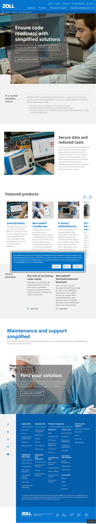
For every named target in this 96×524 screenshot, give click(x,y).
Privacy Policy (79, 514)
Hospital (14, 12)
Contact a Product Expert (27, 59)
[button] (90, 4)
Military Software (53, 471)
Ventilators (51, 452)
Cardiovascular (66, 466)
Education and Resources (80, 8)
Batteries (64, 478)
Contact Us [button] (66, 3)
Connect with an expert (32, 393)
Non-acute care (40, 446)
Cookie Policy (86, 514)
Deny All (66, 266)
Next (90, 197)
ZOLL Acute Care (27, 463)
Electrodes (65, 489)
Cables (64, 482)
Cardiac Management (66, 461)
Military (37, 442)
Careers (57, 3)
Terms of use (72, 514)
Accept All (56, 266)
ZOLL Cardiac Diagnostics (26, 471)
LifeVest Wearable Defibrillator (27, 486)
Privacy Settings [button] (91, 521)
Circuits (64, 485)
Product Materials (78, 3)
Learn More (63, 309)
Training (37, 470)
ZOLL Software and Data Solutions (26, 477)
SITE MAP (57, 514)
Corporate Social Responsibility (27, 437)
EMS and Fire (39, 435)
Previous (84, 197)
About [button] (50, 3)
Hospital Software (53, 468)
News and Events (27, 446)
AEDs (49, 433)
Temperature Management (66, 446)
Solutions (31, 8)
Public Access (39, 449)
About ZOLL (25, 430)
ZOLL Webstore (79, 442)
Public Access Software (52, 481)
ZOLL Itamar (25, 482)
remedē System (26, 466)
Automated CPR (53, 436)
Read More (34, 309)
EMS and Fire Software (52, 463)
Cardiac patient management (39, 430)
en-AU (91, 4)
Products (42, 8)
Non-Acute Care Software (53, 476)
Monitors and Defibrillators (52, 444)
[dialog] (47, 261)
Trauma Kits (51, 449)
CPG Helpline (64, 514)
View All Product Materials (40, 474)
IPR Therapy (52, 440)
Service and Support (58, 8)
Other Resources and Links (40, 466)
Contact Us (25, 442)
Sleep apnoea (66, 470)
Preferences (77, 266)
